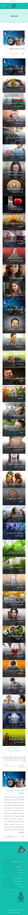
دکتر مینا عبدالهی (19, 884)
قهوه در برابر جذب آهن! (15, 295)
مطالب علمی (20, 870)
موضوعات (6, 766)
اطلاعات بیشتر (6, 837)
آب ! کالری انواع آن (17, 415)
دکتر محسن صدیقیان (18, 881)
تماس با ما (21, 887)
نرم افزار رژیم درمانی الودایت (17, 861)
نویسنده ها (20, 766)
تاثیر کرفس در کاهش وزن (15, 553)
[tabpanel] (14, 41)
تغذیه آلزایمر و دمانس (16, 707)
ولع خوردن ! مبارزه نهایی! (15, 329)
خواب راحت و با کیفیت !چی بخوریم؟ (17, 49)
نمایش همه (21, 767)
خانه (22, 864)
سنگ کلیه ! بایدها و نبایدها (14, 484)
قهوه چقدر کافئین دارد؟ (16, 278)
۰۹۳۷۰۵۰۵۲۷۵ (13, 1)
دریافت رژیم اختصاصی (18, 878)
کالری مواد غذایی (19, 867)
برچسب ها (12, 766)
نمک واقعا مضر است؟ (16, 209)
